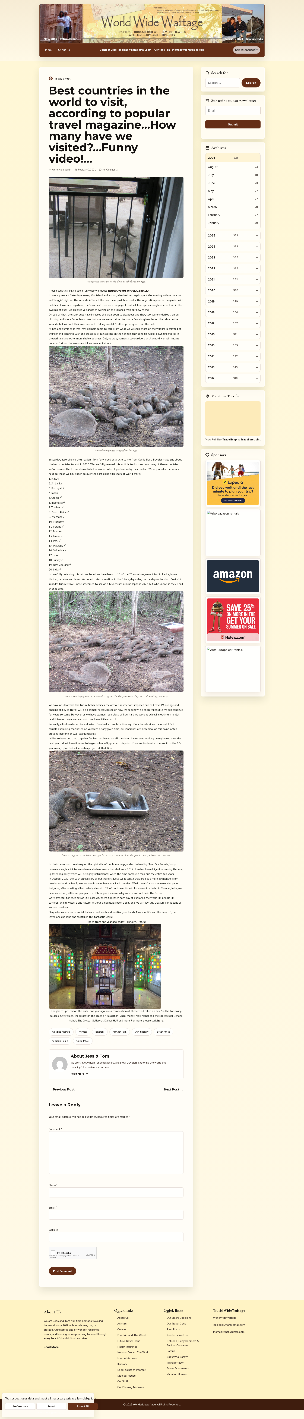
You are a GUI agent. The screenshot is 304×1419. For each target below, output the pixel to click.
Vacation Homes (177, 1374)
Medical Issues (126, 1375)
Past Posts (173, 1329)
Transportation (175, 1362)
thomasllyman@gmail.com (229, 1331)
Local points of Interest (131, 1369)
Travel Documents (178, 1368)
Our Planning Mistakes (130, 1387)
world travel (82, 1040)
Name (53, 1185)
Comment (55, 1129)
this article (122, 464)
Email (53, 1207)
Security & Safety (177, 1356)
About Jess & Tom (90, 1056)
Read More (77, 1073)
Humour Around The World (133, 1352)
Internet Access (127, 1358)
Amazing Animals (61, 1031)
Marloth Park (119, 1031)
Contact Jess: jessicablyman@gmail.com (125, 49)
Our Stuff (122, 1381)
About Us (64, 50)
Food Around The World (131, 1335)
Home (48, 50)
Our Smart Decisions (179, 1317)
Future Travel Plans (128, 1341)
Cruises (121, 1329)
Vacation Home (60, 1040)
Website (53, 1229)
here (160, 1020)
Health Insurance (127, 1346)
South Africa (163, 1031)
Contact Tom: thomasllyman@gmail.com (179, 49)
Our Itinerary (141, 1031)
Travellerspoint (250, 439)
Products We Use (177, 1335)
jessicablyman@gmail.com (229, 1324)
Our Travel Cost (176, 1323)
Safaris (171, 1351)
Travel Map (229, 439)
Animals (83, 1031)
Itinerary (99, 1031)
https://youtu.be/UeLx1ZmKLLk (128, 290)
